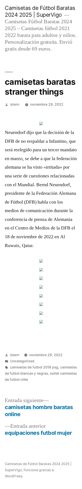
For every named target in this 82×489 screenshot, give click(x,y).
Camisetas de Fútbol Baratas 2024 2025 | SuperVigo (40, 11)
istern (14, 104)
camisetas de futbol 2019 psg (34, 367)
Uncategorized (22, 361)
